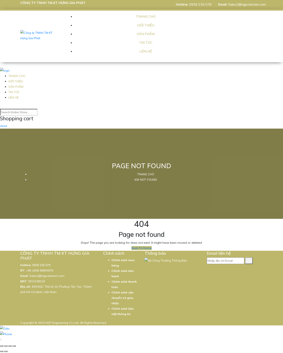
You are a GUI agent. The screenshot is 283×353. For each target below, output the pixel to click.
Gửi (249, 261)
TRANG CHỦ (146, 16)
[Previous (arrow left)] (1, 351)
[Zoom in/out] (14, 346)
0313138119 (36, 281)
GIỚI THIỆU (145, 25)
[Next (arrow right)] (5, 351)
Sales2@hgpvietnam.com (247, 4)
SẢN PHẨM (146, 34)
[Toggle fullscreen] (10, 346)
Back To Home (142, 248)
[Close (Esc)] (1, 346)
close (3, 126)
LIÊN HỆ (145, 51)
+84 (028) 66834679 (39, 270)
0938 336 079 (200, 4)
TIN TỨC (145, 42)
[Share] (5, 346)
